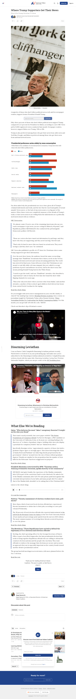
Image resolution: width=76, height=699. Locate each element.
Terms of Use (45, 658)
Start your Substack (34, 692)
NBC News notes (16, 220)
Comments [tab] (14, 610)
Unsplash (45, 108)
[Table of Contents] (2, 349)
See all (14, 666)
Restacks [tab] (21, 610)
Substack (30, 696)
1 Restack (22, 576)
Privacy (40, 688)
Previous (16, 586)
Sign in (71, 3)
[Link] (9, 347)
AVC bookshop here (53, 360)
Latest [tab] (16, 628)
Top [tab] (13, 628)
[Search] (54, 3)
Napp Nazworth (35, 16)
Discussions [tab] (22, 628)
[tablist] (17, 609)
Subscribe (63, 3)
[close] (52, 633)
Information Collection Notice (37, 660)
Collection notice (51, 688)
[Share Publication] (57, 3)
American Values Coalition (23, 16)
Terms (44, 688)
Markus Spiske (37, 108)
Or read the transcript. (19, 495)
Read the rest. (15, 557)
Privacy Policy (49, 660)
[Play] (13, 489)
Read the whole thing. (18, 290)
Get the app (45, 692)
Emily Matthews (21, 660)
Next (60, 586)
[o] (59, 648)
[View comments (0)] (17, 20)
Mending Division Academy (44, 296)
